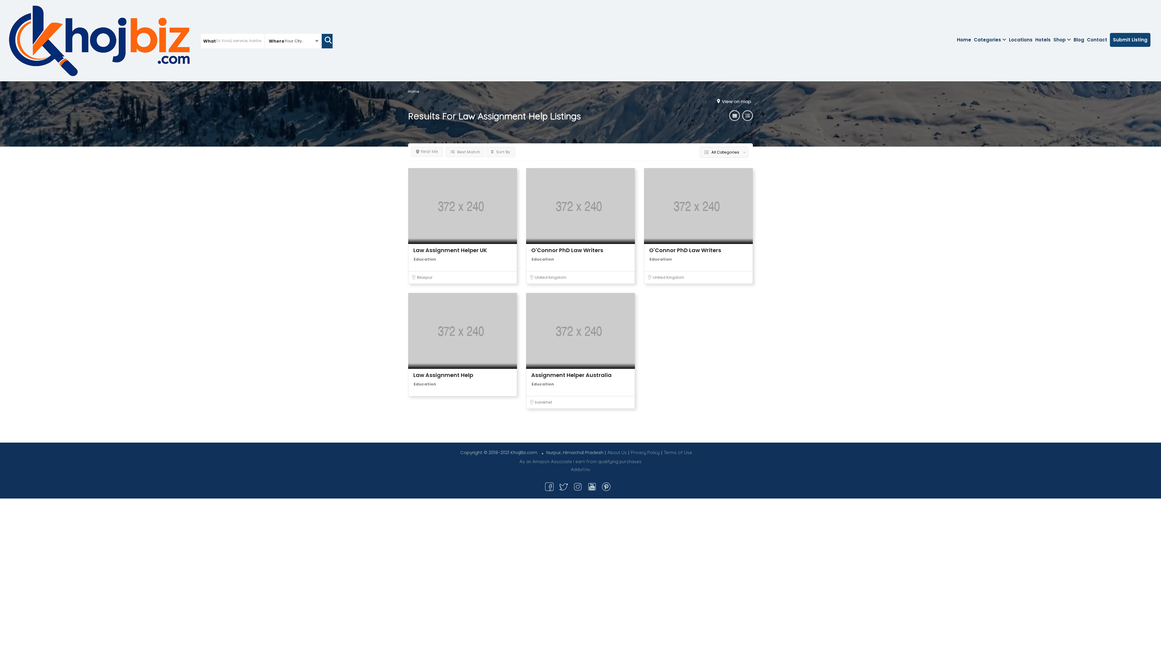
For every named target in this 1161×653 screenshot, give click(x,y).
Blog (1079, 40)
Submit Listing (1130, 40)
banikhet (543, 402)
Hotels (1043, 40)
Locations (1021, 40)
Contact (1097, 40)
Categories (987, 40)
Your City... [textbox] (294, 41)
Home (964, 40)
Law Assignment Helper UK (450, 250)
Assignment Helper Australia (571, 375)
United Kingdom (550, 277)
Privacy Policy (645, 452)
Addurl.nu (580, 469)
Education (425, 259)
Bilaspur (425, 277)
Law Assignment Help (443, 375)
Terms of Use (678, 452)
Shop (1059, 40)
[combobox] (293, 41)
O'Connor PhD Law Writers (567, 250)
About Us (617, 452)
